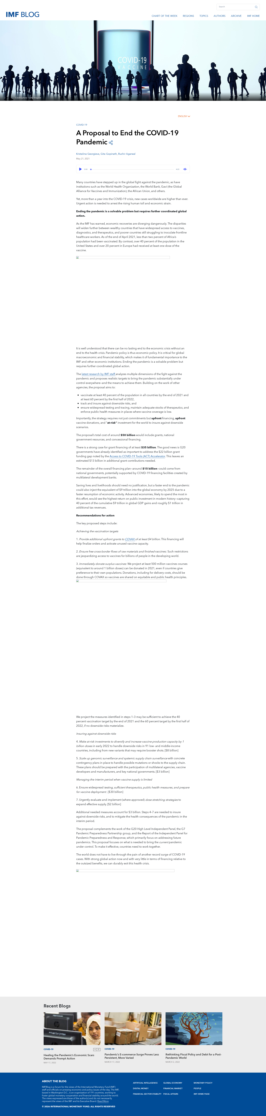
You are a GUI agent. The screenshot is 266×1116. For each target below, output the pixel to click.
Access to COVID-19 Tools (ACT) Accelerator (137, 456)
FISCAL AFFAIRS (170, 1094)
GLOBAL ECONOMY (172, 1083)
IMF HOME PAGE (202, 1094)
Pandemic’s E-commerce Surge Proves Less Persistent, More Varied (132, 1056)
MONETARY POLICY (203, 1083)
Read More (103, 1101)
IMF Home (253, 16)
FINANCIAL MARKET (172, 1088)
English (182, 116)
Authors (219, 16)
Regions (188, 16)
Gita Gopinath (109, 154)
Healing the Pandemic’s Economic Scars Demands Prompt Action (69, 1057)
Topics (204, 16)
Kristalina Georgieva (87, 154)
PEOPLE (197, 1088)
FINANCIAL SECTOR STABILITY (147, 1094)
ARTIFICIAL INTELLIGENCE (145, 1083)
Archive (236, 16)
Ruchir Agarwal (126, 154)
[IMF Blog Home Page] (22, 14)
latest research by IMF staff (99, 374)
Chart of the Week (164, 16)
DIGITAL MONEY (141, 1088)
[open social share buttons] (111, 142)
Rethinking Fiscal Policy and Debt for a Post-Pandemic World (193, 1056)
